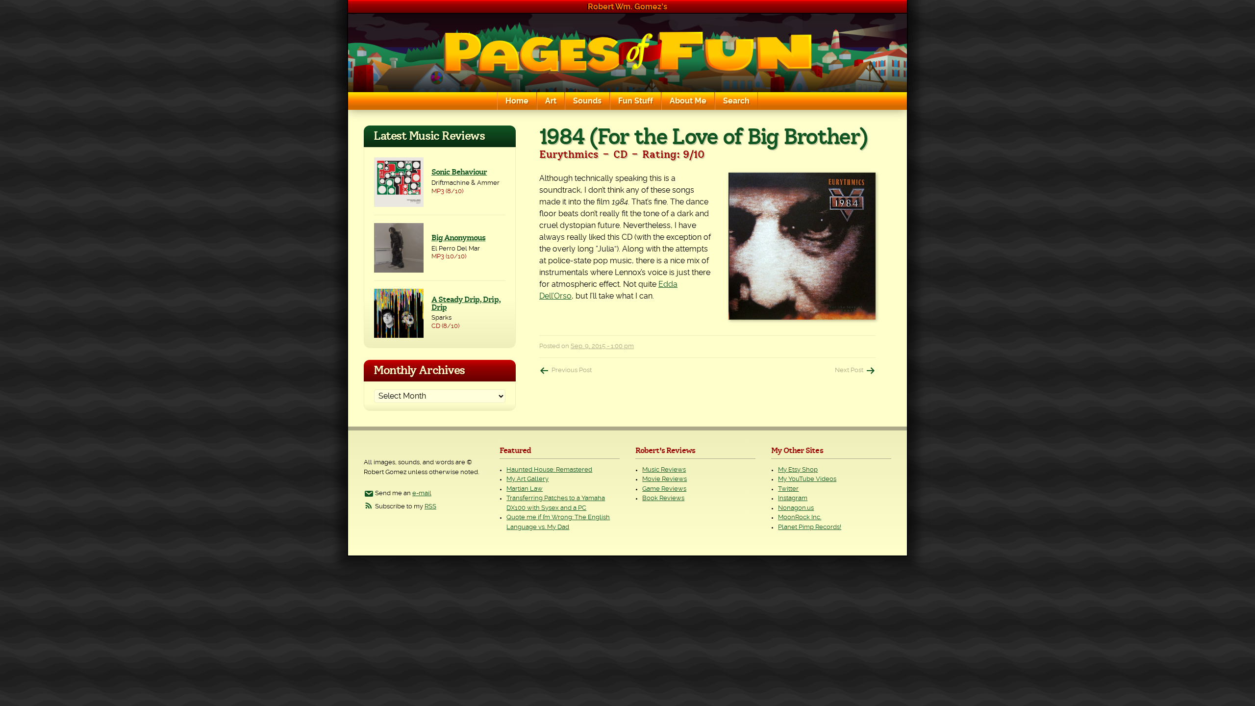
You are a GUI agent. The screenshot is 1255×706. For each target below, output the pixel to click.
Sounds (587, 101)
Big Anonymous (458, 238)
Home (516, 101)
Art (550, 101)
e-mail (421, 493)
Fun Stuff (635, 101)
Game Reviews (664, 489)
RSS (430, 507)
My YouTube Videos (807, 479)
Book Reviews (663, 498)
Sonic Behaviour (459, 172)
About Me (688, 101)
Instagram (792, 498)
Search (736, 101)
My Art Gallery (527, 479)
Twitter (788, 489)
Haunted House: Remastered (549, 470)
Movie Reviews (664, 479)
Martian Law (524, 489)
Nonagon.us (796, 508)
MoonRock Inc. (799, 517)
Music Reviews (664, 470)
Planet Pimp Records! (809, 527)
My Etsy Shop (798, 470)
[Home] (627, 53)
